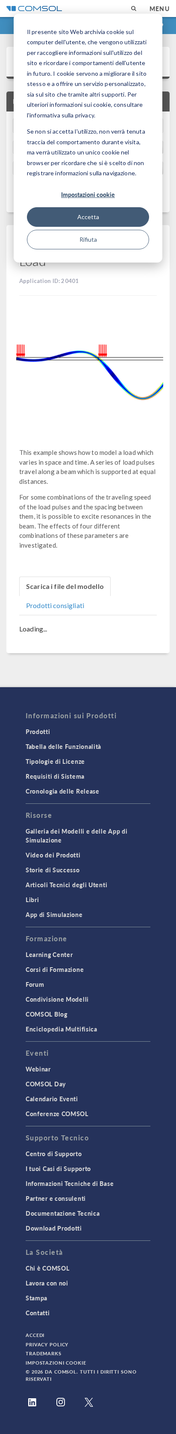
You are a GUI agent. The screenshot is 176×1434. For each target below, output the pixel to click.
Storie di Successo (53, 870)
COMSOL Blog (46, 1014)
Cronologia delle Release (63, 791)
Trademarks (44, 1353)
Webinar (38, 1069)
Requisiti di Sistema (55, 776)
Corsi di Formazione (55, 969)
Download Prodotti (54, 1228)
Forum (35, 984)
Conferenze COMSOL (57, 1113)
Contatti (38, 1312)
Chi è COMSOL (47, 1268)
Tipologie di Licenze (55, 761)
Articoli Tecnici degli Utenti (66, 884)
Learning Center (49, 954)
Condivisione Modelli (57, 999)
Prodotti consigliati (55, 605)
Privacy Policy (47, 1344)
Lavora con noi (47, 1283)
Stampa (36, 1298)
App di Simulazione (54, 914)
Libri (32, 899)
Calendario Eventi (52, 1098)
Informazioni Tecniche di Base (70, 1183)
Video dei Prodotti (53, 855)
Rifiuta (88, 239)
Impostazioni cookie (88, 194)
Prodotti (38, 731)
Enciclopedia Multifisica (61, 1029)
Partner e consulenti (56, 1198)
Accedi (35, 1335)
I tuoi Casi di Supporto (58, 1168)
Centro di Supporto (54, 1153)
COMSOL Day (46, 1084)
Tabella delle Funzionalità (63, 746)
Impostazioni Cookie (56, 1363)
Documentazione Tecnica (63, 1213)
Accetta (88, 216)
